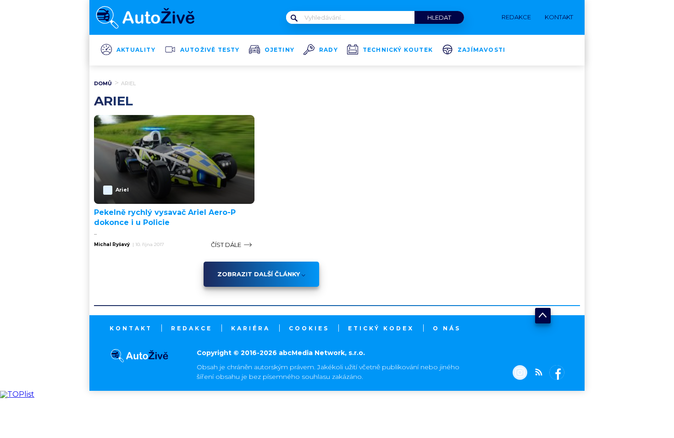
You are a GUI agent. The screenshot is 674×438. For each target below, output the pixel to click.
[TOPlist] (17, 394)
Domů (103, 83)
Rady (328, 50)
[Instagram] (520, 373)
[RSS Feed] (536, 373)
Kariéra (250, 328)
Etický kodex (381, 328)
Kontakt (131, 328)
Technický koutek (398, 50)
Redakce (191, 328)
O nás (447, 328)
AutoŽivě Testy (210, 50)
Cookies (309, 328)
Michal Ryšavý (112, 244)
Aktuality (135, 50)
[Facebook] (555, 373)
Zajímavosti (481, 50)
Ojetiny (279, 50)
